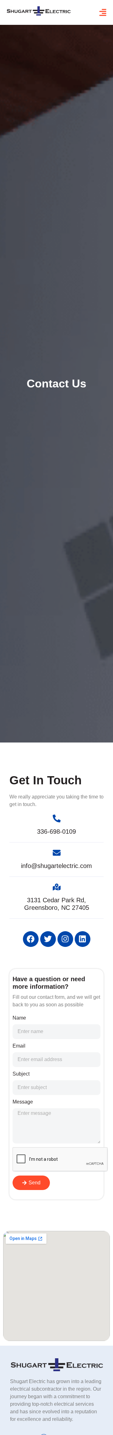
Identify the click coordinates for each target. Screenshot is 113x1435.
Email (19, 1045)
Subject (21, 1073)
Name (19, 1018)
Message (23, 1101)
